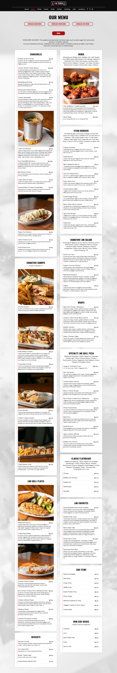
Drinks (39, 9)
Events (46, 9)
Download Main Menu (34, 24)
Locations (81, 9)
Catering (67, 9)
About (27, 9)
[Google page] (92, 9)
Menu (33, 9)
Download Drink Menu (58, 24)
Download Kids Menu (82, 24)
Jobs (74, 9)
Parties (59, 9)
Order (53, 9)
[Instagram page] (90, 9)
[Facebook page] (87, 9)
